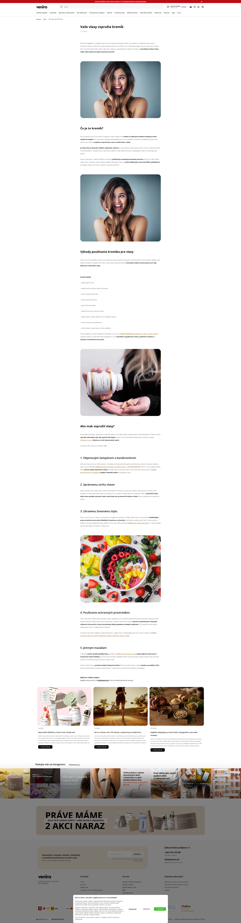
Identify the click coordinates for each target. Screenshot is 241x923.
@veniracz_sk (74, 764)
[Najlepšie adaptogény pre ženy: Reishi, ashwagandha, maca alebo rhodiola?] (177, 706)
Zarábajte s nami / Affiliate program (91, 890)
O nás (82, 882)
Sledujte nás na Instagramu (50, 764)
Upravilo (199, 919)
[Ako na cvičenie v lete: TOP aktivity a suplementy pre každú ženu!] (120, 706)
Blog (123, 890)
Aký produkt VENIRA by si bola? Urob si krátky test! (56, 732)
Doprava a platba (127, 885)
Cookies (167, 890)
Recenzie (83, 885)
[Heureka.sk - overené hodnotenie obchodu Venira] (168, 908)
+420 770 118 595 (175, 6)
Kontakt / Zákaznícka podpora (131, 882)
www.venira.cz (43, 919)
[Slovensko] (191, 6)
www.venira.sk (59, 919)
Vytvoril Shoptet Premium (183, 919)
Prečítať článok (45, 747)
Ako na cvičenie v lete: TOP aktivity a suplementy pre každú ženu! (117, 732)
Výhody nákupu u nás (129, 887)
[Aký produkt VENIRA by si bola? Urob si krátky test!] (64, 706)
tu (81, 919)
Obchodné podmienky (172, 887)
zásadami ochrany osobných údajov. (138, 860)
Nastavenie (133, 909)
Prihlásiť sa (199, 7)
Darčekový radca (127, 893)
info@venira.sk (171, 859)
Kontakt (183, 7)
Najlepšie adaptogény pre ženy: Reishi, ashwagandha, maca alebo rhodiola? (174, 733)
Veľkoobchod (84, 887)
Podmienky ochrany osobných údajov (176, 885)
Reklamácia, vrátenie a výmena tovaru (177, 882)
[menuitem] (42, 12)
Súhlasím (161, 909)
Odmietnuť (146, 909)
